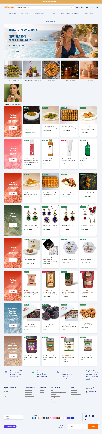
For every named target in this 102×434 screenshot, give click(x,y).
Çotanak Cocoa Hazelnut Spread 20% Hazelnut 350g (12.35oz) (86, 356)
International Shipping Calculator (58, 392)
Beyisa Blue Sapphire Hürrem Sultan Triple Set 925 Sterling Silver (50, 226)
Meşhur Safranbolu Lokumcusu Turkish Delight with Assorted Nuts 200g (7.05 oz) (69, 258)
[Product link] (31, 121)
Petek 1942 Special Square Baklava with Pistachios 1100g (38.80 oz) (31, 193)
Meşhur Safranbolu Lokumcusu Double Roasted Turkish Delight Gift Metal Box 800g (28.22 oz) (50, 260)
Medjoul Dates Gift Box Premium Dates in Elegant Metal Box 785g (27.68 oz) (30, 325)
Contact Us (53, 394)
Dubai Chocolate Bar (29, 396)
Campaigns (53, 401)
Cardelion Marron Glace (29, 259)
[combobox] (44, 7)
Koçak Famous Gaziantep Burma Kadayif (30, 128)
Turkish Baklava (28, 390)
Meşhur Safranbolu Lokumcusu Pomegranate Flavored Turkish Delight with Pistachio (87, 258)
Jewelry (53, 13)
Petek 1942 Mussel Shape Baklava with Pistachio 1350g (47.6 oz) (69, 127)
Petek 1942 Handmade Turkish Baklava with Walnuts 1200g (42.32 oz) (50, 193)
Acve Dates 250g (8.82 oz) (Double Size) (49, 325)
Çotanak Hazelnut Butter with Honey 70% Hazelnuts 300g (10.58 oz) (50, 356)
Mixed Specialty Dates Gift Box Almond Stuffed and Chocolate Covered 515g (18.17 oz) (69, 325)
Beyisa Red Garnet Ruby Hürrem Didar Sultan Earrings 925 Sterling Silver (69, 226)
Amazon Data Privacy (75, 394)
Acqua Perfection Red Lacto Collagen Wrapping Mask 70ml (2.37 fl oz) (31, 161)
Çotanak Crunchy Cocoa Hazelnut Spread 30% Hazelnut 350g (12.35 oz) (31, 356)
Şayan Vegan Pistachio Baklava (87, 192)
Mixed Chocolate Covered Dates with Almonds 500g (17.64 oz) (68, 193)
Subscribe (93, 426)
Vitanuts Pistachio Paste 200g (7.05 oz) (69, 358)
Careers (42, 392)
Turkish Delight (28, 392)
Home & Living (88, 13)
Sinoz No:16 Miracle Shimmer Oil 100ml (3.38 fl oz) (50, 159)
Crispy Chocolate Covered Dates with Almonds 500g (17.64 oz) (86, 324)
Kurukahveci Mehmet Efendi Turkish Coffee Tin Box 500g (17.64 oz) (50, 293)
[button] (92, 7)
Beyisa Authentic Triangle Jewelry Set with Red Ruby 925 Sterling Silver (87, 226)
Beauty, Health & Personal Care (69, 13)
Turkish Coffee (28, 394)
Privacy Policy (74, 392)
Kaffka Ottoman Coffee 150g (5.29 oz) (87, 293)
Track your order (54, 399)
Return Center (54, 397)
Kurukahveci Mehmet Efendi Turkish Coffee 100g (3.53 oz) (31, 293)
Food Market (24, 13)
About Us (42, 390)
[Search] (72, 7)
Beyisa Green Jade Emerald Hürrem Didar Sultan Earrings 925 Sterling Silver (31, 226)
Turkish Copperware (39, 13)
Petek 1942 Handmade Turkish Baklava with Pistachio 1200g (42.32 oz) (87, 128)
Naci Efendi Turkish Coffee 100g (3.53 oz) (68, 293)
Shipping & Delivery (55, 396)
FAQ (79, 7)
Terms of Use (74, 390)
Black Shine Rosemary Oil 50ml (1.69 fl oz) (87, 159)
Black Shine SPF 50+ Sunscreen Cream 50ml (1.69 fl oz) (69, 159)
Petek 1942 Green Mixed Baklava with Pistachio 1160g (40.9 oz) (50, 127)
